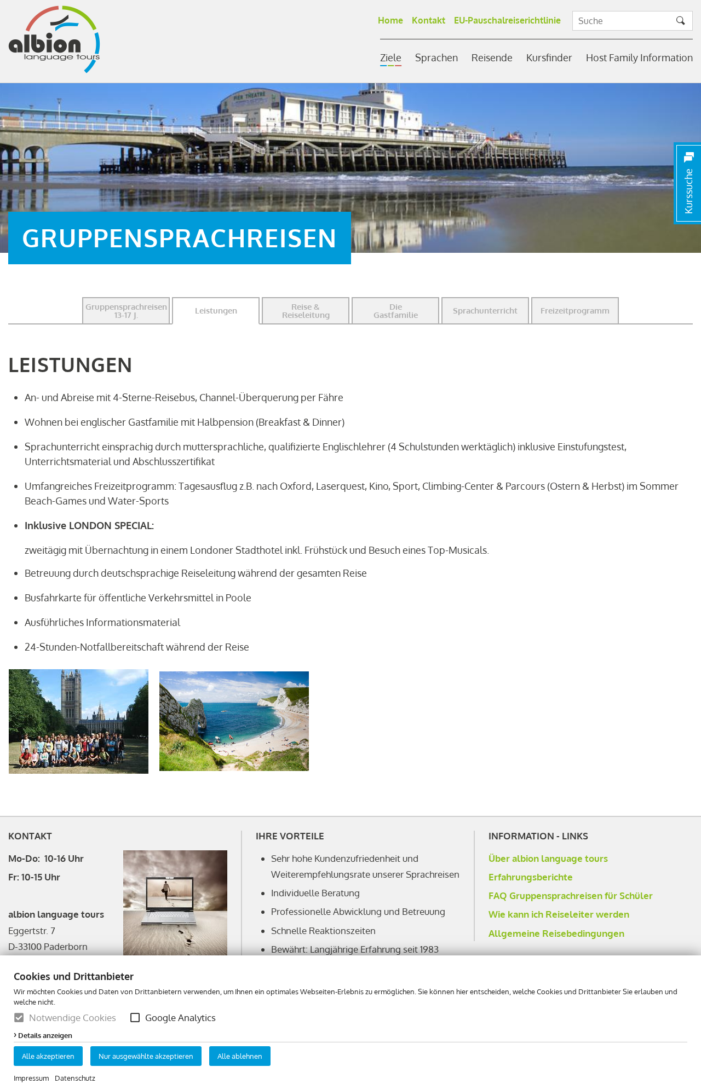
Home (390, 20)
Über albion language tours (548, 858)
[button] (135, 1017)
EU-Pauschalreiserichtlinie (507, 20)
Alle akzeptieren (48, 1056)
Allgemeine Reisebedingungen (556, 933)
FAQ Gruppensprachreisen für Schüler (571, 895)
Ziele (390, 57)
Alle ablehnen (239, 1056)
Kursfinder (549, 57)
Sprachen (436, 57)
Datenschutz (75, 1078)
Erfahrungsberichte (531, 877)
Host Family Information (639, 57)
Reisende (492, 57)
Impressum (31, 1078)
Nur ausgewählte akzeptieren (146, 1056)
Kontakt (428, 20)
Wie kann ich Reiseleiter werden (559, 914)
